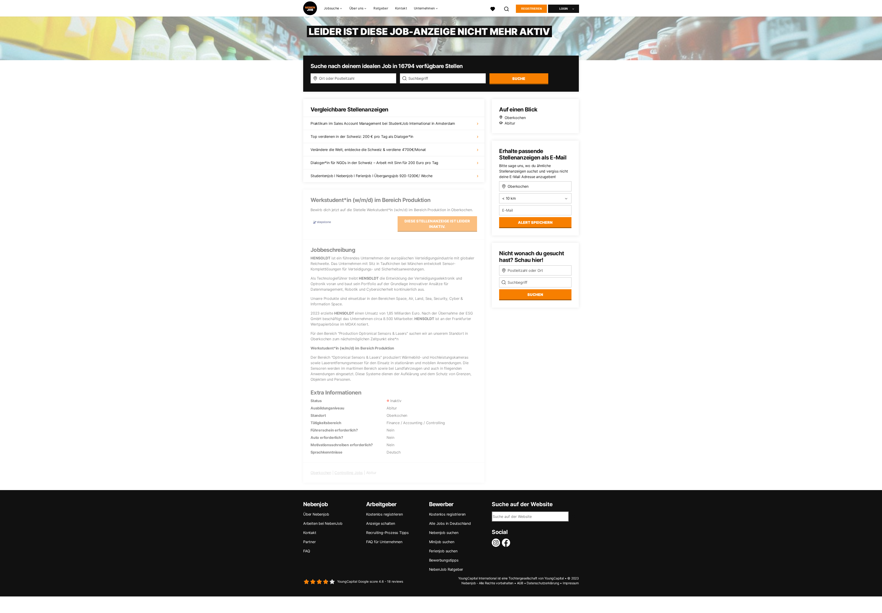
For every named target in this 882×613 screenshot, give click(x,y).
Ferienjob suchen (443, 551)
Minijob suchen (441, 541)
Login (563, 8)
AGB (520, 583)
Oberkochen (321, 472)
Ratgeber (380, 8)
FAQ (306, 551)
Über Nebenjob (316, 514)
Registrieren (531, 8)
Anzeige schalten (380, 523)
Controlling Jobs (348, 472)
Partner (309, 541)
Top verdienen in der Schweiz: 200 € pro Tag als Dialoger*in (362, 136)
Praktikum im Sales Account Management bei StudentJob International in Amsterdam (383, 123)
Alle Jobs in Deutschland (450, 523)
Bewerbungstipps (443, 560)
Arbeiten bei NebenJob (322, 523)
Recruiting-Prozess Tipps (387, 532)
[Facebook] (507, 543)
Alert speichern (535, 222)
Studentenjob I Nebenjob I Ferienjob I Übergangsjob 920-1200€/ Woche (372, 175)
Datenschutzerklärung (543, 583)
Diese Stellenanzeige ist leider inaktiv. (437, 224)
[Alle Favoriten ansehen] (493, 8)
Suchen (535, 294)
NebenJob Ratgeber (446, 569)
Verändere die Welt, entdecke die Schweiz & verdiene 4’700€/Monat (368, 149)
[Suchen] (507, 8)
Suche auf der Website (522, 504)
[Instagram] (497, 543)
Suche (518, 78)
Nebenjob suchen (443, 532)
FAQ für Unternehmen (384, 541)
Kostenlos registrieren (384, 514)
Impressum (571, 583)
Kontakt (401, 8)
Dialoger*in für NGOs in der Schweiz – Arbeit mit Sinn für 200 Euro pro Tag (374, 162)
